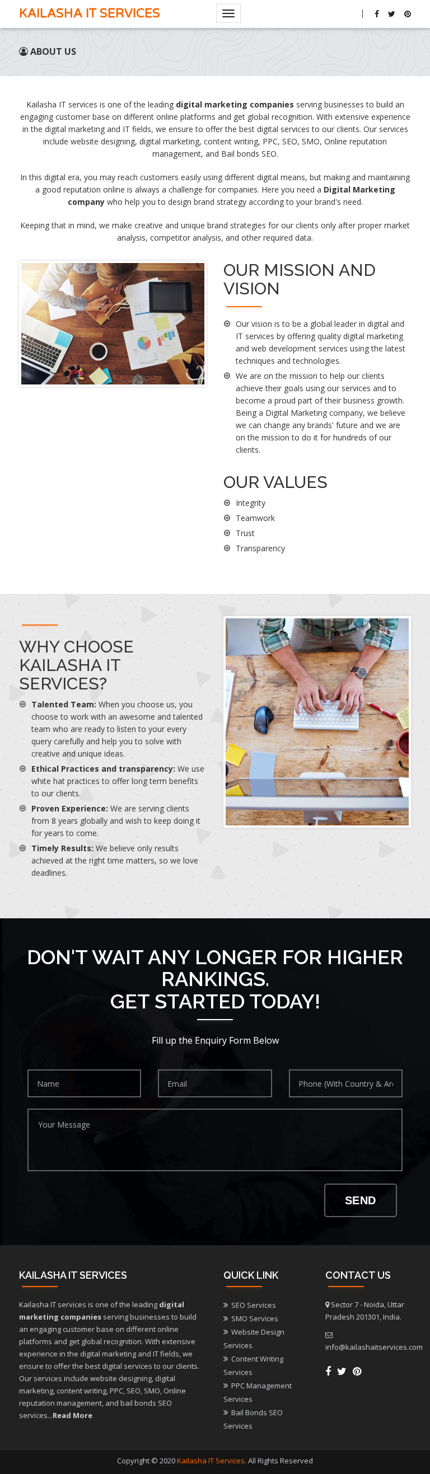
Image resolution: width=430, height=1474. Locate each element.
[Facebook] (376, 13)
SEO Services (253, 1305)
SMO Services (254, 1318)
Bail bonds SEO (249, 153)
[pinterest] (406, 13)
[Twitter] (392, 13)
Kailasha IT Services (89, 13)
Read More (72, 1415)
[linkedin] (357, 1371)
